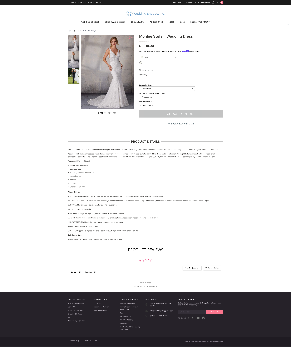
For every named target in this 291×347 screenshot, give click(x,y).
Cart (219, 2)
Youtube (198, 318)
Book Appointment (202, 3)
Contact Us (72, 307)
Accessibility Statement (76, 321)
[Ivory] (140, 62)
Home (70, 31)
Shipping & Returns (75, 314)
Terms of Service (91, 341)
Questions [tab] (89, 272)
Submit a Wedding (126, 320)
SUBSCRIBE (214, 312)
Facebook (188, 318)
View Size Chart (148, 70)
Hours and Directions (75, 310)
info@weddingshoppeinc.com (161, 311)
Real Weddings (125, 316)
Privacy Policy (74, 341)
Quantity (143, 74)
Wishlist (189, 3)
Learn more (194, 51)
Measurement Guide (127, 303)
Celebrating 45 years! (102, 307)
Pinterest (203, 318)
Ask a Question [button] (193, 268)
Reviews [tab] (74, 272)
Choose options (181, 113)
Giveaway (123, 323)
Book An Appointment (182, 124)
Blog (121, 313)
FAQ (69, 317)
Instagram (193, 318)
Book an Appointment (76, 303)
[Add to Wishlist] (130, 38)
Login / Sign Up (178, 3)
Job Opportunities (100, 310)
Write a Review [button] (213, 268)
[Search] (288, 25)
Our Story (97, 303)
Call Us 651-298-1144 (158, 316)
